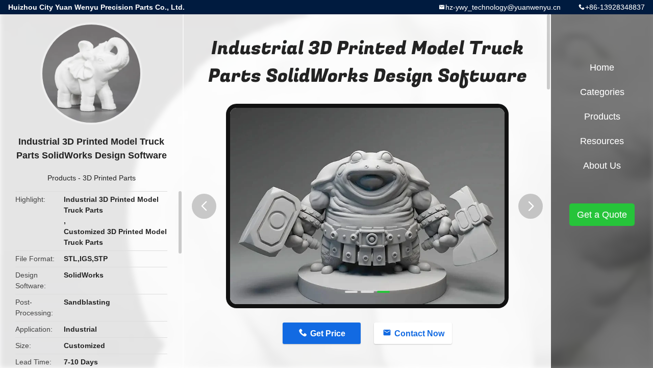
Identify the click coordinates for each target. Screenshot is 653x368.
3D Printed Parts (109, 178)
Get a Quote (602, 215)
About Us (602, 165)
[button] (204, 206)
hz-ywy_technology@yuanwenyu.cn (503, 7)
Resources (602, 141)
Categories (602, 92)
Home (602, 67)
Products (61, 178)
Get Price (327, 333)
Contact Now (419, 333)
